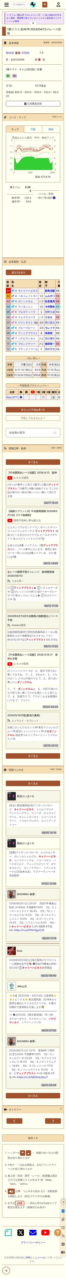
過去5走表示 (19, 272)
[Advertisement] (33, 228)
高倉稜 (48, 317)
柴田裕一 (50, 343)
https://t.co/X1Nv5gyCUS (29, 930)
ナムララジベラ (26, 317)
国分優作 (50, 338)
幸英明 (48, 333)
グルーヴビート (26, 327)
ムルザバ (50, 295)
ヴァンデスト (25, 322)
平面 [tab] (33, 129)
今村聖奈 (50, 306)
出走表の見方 (17, 432)
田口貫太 (50, 322)
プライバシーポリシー (33, 1242)
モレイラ (50, 327)
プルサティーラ (26, 311)
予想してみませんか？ (33, 418)
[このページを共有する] (6, 1270)
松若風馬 (50, 301)
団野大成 (50, 311)
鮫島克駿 (50, 290)
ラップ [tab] (15, 129)
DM (28, 1257)
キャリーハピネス (28, 290)
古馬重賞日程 (34, 103)
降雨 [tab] (51, 129)
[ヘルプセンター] (57, 1232)
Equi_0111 (12, 397)
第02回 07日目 (18, 52)
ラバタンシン (25, 306)
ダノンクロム (25, 301)
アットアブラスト (28, 333)
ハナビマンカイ (26, 338)
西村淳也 (50, 349)
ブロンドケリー (26, 343)
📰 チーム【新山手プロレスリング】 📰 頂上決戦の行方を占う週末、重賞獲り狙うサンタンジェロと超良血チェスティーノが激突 (34, 18)
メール (41, 1257)
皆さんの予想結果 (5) (33, 409)
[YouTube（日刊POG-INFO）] (45, 1232)
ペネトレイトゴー (28, 295)
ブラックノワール (28, 349)
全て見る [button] (33, 462)
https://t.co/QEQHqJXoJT (32, 1077)
